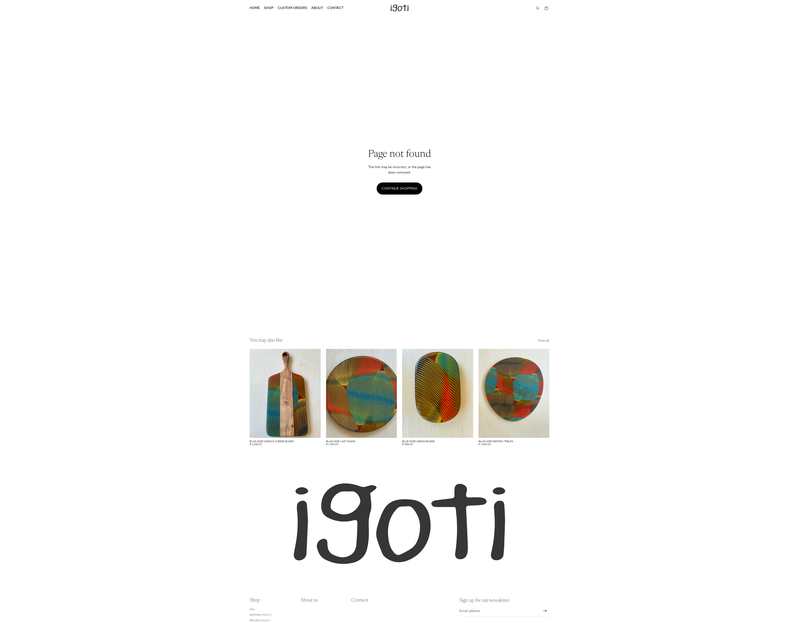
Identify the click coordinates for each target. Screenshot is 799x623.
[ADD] (314, 431)
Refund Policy (260, 620)
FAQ (252, 609)
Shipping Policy (261, 615)
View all (543, 340)
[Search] (537, 8)
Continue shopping (399, 188)
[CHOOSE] (390, 431)
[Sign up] (545, 611)
